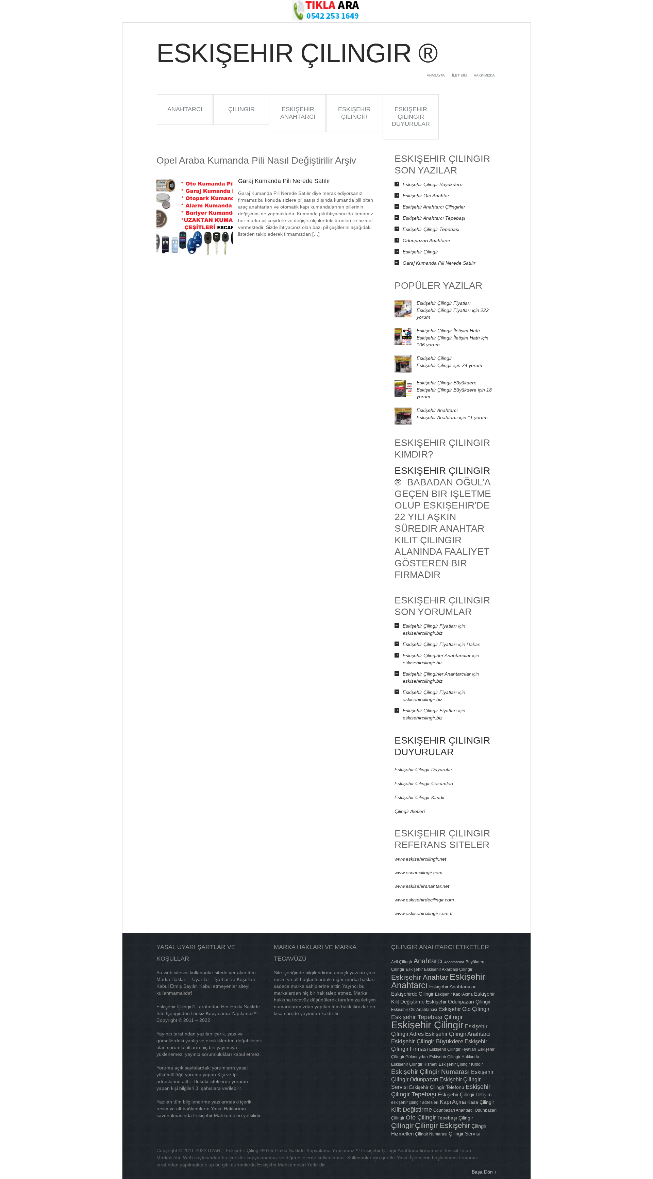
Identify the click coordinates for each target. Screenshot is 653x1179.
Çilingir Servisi (464, 1133)
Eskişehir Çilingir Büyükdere (433, 184)
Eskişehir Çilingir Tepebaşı (431, 229)
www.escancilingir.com (418, 872)
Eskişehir (414, 969)
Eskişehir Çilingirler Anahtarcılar (437, 655)
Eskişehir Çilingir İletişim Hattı (448, 330)
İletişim (459, 75)
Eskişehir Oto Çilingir (463, 1009)
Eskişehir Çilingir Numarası (430, 1071)
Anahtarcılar (454, 962)
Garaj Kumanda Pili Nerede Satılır (284, 181)
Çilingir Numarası (431, 1134)
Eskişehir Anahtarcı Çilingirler (434, 207)
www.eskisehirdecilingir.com (424, 899)
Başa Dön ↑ (484, 1172)
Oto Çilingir (421, 1117)
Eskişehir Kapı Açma (454, 994)
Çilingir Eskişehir (442, 1125)
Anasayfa (436, 75)
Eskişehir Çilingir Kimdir (420, 797)
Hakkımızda (484, 75)
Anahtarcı (184, 109)
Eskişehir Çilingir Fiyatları (444, 303)
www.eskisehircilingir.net (420, 859)
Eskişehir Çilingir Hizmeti (414, 1064)
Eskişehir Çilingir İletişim (465, 1094)
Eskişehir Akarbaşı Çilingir (448, 969)
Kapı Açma (453, 1102)
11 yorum (452, 417)
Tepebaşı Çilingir (455, 1117)
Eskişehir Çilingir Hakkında (454, 1057)
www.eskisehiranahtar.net (422, 886)
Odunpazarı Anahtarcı (426, 240)
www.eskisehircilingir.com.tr (424, 913)
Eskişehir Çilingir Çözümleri (424, 783)
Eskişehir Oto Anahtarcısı (414, 1009)
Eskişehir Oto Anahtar (426, 195)
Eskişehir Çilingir (354, 113)
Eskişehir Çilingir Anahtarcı (457, 1034)
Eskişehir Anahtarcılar (452, 986)
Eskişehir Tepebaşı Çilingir (427, 1016)
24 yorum (449, 365)
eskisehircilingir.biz (422, 633)
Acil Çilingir (401, 962)
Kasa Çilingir (480, 1102)
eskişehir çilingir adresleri (414, 1102)
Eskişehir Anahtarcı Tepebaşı (434, 218)
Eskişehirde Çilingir (412, 994)
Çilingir (241, 109)
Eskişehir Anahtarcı (297, 113)
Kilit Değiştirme (411, 1109)
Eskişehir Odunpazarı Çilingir (458, 1001)
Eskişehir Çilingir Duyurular (411, 116)
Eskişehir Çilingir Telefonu (436, 1087)
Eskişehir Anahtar (419, 977)
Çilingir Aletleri (410, 811)
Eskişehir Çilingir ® (296, 53)
